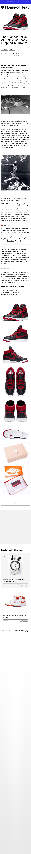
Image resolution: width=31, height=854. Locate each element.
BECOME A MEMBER (26, 1)
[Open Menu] (2, 7)
